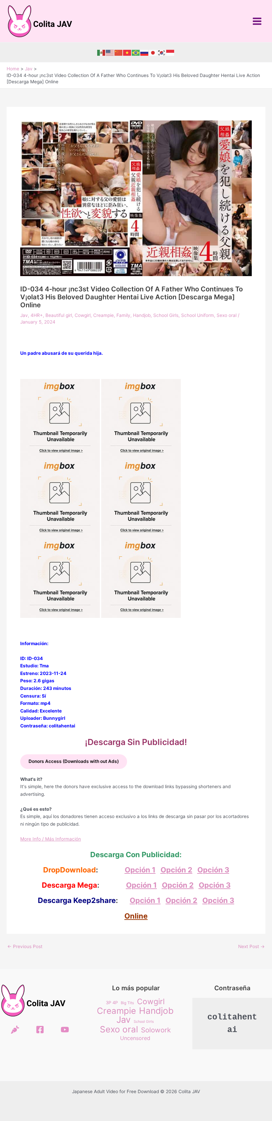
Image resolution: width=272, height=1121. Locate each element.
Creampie (103, 315)
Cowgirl (83, 315)
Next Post (251, 946)
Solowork (156, 1030)
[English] (110, 52)
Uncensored (135, 1038)
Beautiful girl (58, 315)
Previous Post (24, 946)
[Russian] (144, 52)
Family (123, 315)
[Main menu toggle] (257, 21)
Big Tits (127, 1003)
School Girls (165, 315)
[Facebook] (40, 1029)
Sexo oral (227, 315)
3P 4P (112, 1002)
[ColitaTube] (65, 1029)
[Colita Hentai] (15, 1029)
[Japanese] (153, 52)
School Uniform (197, 315)
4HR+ (37, 315)
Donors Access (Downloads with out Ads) (74, 761)
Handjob (142, 315)
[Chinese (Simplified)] (118, 52)
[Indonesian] (170, 52)
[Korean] (162, 52)
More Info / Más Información (50, 839)
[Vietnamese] (127, 52)
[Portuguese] (136, 52)
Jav (24, 315)
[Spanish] (101, 52)
